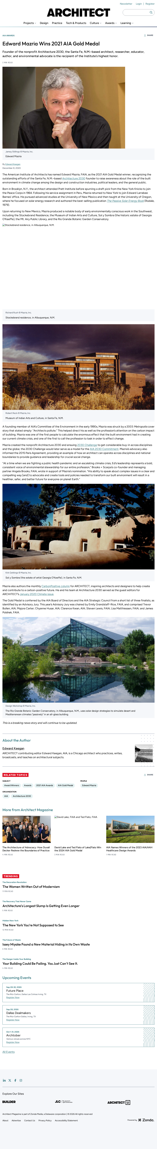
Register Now (12, 997)
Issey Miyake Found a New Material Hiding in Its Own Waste (46, 944)
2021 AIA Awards (44, 785)
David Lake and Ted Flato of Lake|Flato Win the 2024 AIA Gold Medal (77, 849)
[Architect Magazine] (78, 12)
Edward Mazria (89, 785)
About (5, 1120)
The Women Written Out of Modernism (31, 886)
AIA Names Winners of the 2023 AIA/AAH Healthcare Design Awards (129, 849)
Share (150, 35)
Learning (126, 23)
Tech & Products (76, 23)
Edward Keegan (12, 164)
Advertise (16, 1120)
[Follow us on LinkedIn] (4, 1080)
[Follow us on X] (10, 1080)
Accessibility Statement (66, 1120)
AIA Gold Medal (65, 785)
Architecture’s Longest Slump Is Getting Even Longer (41, 906)
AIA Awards (8, 36)
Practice (57, 23)
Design (44, 23)
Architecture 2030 (73, 178)
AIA (6, 796)
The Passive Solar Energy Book (125, 201)
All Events (8, 1052)
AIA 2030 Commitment (104, 449)
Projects (28, 23)
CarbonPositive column (56, 586)
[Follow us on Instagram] (21, 1080)
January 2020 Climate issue (37, 594)
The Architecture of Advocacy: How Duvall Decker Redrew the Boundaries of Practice (26, 849)
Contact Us (29, 1120)
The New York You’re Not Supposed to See (33, 925)
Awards (109, 23)
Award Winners (11, 785)
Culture (94, 23)
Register (150, 3)
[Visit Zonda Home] (141, 1120)
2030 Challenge (87, 445)
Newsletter (126, 3)
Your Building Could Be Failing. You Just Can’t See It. (40, 963)
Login (139, 3)
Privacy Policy (45, 1120)
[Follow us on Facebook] (15, 1080)
